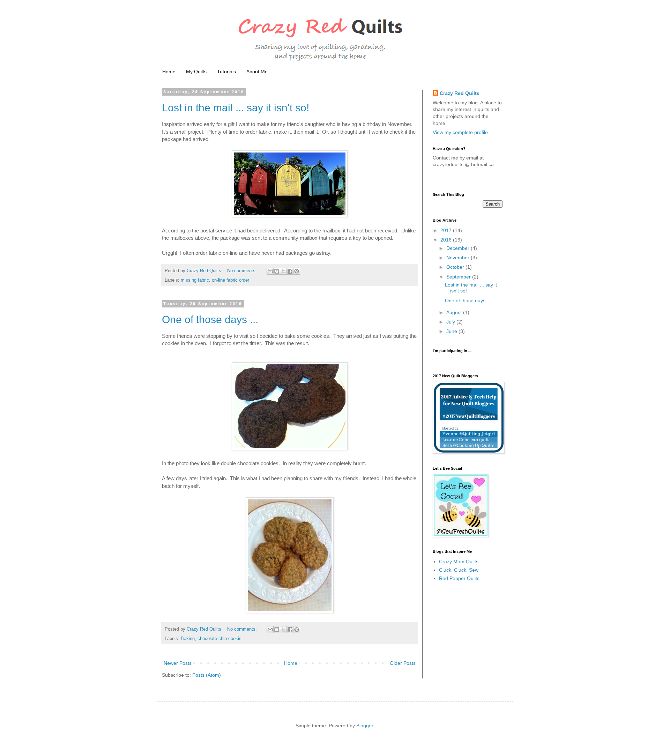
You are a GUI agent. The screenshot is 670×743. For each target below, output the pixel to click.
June (452, 331)
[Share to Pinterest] (296, 271)
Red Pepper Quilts (459, 578)
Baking (188, 638)
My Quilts (196, 71)
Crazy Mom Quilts (458, 561)
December (458, 248)
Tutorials (226, 71)
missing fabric (195, 280)
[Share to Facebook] (289, 271)
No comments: (242, 270)
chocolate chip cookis (219, 638)
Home (169, 71)
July (451, 322)
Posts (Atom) (206, 675)
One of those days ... (210, 319)
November (458, 257)
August (454, 312)
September (459, 277)
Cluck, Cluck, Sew (458, 570)
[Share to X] (283, 271)
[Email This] (270, 271)
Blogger (364, 725)
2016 (446, 240)
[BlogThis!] (276, 271)
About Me (257, 71)
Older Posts (403, 663)
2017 (446, 230)
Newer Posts (178, 663)
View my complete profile (460, 132)
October (456, 267)
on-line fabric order (230, 280)
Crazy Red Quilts (459, 93)
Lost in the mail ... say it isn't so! (235, 107)
